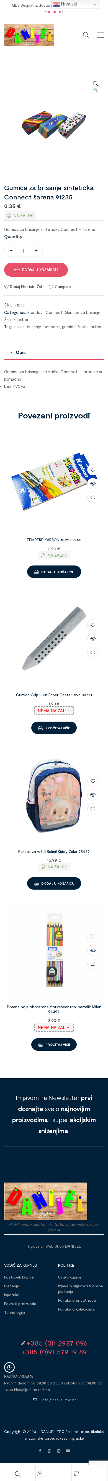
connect (51, 326)
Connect (54, 312)
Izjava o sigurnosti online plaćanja (80, 1288)
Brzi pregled (92, 483)
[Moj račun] (40, 1473)
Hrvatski (68, 4)
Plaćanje (11, 1285)
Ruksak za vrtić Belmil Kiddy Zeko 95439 (54, 851)
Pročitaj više (57, 728)
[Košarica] (76, 1473)
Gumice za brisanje (83, 312)
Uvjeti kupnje (69, 1277)
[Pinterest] (59, 1451)
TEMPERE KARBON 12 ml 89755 (54, 539)
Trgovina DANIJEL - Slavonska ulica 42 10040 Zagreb (54, 1329)
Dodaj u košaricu (40, 270)
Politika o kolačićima (76, 1309)
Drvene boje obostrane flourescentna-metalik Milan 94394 (54, 1009)
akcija (19, 326)
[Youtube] (68, 1451)
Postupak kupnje (19, 1277)
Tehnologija (14, 1312)
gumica (69, 326)
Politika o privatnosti (77, 1300)
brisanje (34, 326)
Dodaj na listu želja (27, 286)
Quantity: (14, 236)
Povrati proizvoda (20, 1303)
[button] (95, 87)
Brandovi (35, 312)
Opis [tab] (21, 352)
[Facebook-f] (40, 1451)
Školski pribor (16, 319)
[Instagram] (49, 1451)
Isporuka (11, 1294)
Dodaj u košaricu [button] (57, 572)
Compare (63, 286)
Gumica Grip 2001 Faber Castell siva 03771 (54, 694)
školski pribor (90, 326)
